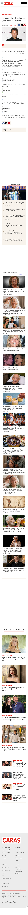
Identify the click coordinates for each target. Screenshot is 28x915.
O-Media (4, 865)
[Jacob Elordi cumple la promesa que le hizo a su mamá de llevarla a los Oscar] (7, 786)
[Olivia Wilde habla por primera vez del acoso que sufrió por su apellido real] (14, 644)
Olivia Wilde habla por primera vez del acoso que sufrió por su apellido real (13, 659)
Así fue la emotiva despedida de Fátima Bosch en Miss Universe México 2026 (14, 225)
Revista (24, 3)
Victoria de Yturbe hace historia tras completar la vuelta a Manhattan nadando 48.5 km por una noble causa (15, 217)
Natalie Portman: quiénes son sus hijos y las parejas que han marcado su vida (13, 689)
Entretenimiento (7, 14)
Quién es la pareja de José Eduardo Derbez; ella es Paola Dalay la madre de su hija (19, 764)
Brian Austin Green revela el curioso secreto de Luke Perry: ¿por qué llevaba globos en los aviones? (15, 239)
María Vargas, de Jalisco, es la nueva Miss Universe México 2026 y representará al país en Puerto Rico (15, 232)
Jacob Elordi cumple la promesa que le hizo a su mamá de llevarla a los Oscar (19, 787)
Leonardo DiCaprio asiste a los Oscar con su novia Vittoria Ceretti (19, 798)
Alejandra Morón (12, 25)
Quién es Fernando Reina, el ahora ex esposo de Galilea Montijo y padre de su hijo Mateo (19, 775)
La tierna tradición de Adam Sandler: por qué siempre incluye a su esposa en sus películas (14, 719)
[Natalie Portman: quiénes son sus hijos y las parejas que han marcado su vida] (14, 674)
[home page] (8, 3)
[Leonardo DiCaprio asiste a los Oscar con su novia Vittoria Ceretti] (7, 797)
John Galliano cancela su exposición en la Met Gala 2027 (15, 210)
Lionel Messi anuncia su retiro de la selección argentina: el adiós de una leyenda (15, 204)
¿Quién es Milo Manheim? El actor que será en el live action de (14, 749)
